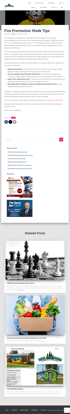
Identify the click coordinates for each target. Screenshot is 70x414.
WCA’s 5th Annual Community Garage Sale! (19, 165)
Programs (51, 3)
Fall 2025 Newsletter (15, 389)
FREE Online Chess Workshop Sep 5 (17, 152)
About (61, 3)
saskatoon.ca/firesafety (55, 100)
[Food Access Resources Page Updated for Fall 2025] (35, 315)
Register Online (39, 3)
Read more (21, 290)
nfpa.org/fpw (11, 106)
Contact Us (54, 7)
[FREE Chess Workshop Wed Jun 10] (35, 260)
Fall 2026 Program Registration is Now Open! (20, 155)
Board (33, 7)
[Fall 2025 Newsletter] (35, 366)
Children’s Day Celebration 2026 (16, 158)
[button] (54, 3)
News (13, 117)
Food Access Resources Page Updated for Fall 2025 (26, 338)
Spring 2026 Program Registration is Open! (20, 168)
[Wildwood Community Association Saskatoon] (9, 5)
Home (29, 3)
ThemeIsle (63, 410)
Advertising (43, 7)
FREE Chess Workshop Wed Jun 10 (17, 162)
